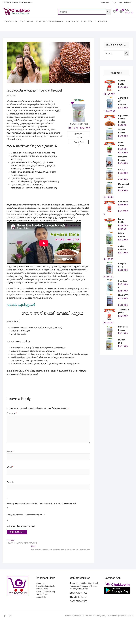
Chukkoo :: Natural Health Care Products (80, 616)
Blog (120, 3)
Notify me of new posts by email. (21, 526)
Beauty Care (88, 21)
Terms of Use (41, 594)
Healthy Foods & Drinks (49, 21)
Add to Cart (78, 142)
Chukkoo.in (10, 21)
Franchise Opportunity (45, 586)
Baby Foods (26, 21)
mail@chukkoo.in (79, 597)
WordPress (129, 616)
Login (114, 3)
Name (10, 451)
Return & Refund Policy (45, 591)
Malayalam (11, 96)
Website (10, 482)
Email (10, 467)
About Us (40, 583)
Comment (12, 413)
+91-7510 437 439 (79, 593)
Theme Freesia (112, 616)
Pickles (102, 21)
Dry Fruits (72, 21)
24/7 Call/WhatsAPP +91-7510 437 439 (17, 2)
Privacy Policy (42, 589)
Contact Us (128, 3)
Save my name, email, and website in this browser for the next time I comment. (41, 503)
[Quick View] (81, 137)
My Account (105, 3)
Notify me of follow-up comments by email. (26, 515)
